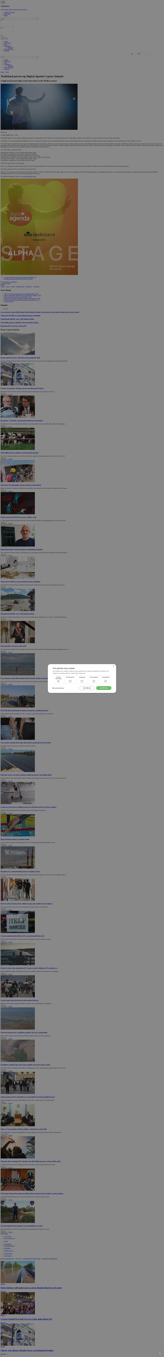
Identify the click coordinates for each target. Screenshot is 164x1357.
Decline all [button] (87, 688)
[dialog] (82, 678)
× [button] (113, 666)
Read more (82, 673)
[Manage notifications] (160, 1353)
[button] (58, 688)
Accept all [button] (104, 688)
